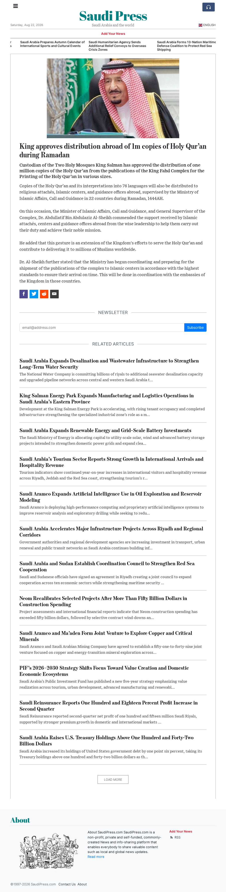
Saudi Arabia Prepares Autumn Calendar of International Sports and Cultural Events (44, 44)
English (209, 25)
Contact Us (67, 884)
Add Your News (113, 34)
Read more (96, 857)
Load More (113, 779)
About (82, 884)
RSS (177, 837)
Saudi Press (113, 15)
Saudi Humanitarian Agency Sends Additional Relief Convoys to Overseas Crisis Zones (109, 45)
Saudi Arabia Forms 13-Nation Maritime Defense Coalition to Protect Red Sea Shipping (178, 45)
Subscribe (195, 327)
